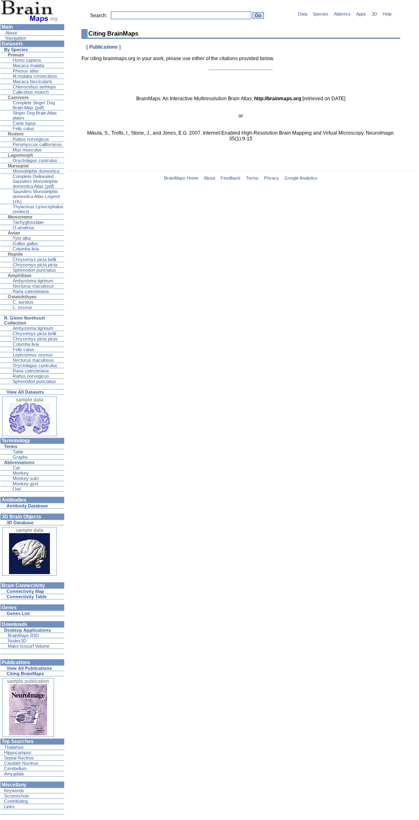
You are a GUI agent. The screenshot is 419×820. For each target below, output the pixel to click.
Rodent (16, 133)
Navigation (15, 38)
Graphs (20, 457)
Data (302, 13)
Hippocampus (18, 752)
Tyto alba (22, 238)
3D (374, 13)
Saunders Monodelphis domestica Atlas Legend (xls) (36, 196)
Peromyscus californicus (37, 144)
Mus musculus (27, 149)
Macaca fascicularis (32, 81)
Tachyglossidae (28, 222)
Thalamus (14, 747)
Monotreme (20, 216)
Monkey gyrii (25, 483)
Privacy (271, 178)
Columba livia (26, 248)
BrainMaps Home (181, 178)
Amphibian (20, 275)
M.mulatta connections (35, 76)
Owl (16, 489)
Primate (16, 54)
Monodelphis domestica (36, 171)
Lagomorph (20, 155)
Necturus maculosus (33, 286)
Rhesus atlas (26, 70)
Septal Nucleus (19, 757)
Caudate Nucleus (21, 763)
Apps (361, 13)
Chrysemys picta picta (35, 264)
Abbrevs (342, 13)
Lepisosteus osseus (33, 354)
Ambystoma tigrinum (33, 280)
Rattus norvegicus (31, 139)
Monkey (21, 473)
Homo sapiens (27, 60)
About (10, 32)
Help (387, 13)
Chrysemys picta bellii (34, 259)
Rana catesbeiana (31, 291)
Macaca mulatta (28, 65)
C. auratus (23, 302)
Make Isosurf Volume (29, 646)
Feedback (231, 178)
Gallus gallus (25, 243)
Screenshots (16, 795)
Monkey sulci (26, 478)
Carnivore (18, 97)
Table (18, 451)
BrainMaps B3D (23, 635)
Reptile (15, 254)
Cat (16, 467)
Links (9, 806)
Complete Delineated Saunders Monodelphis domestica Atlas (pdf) (35, 181)
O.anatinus (23, 227)
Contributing (16, 801)
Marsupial (18, 165)
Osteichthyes (22, 296)
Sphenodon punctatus (34, 270)
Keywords (14, 790)
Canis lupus (24, 123)
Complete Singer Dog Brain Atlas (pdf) (34, 105)
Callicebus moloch (31, 92)
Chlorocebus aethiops (34, 86)
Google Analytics (301, 178)
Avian (14, 232)
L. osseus (22, 307)
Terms (252, 178)
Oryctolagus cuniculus (35, 160)
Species (321, 13)
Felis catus (23, 128)
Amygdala (14, 773)
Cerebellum (15, 768)
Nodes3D (17, 640)
